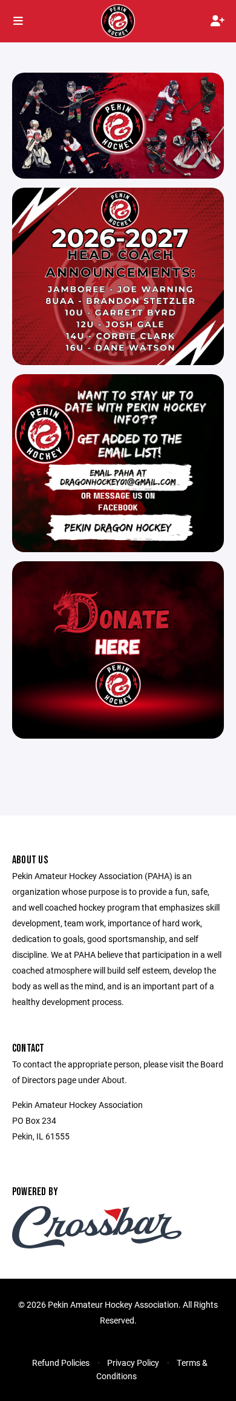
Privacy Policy (133, 1362)
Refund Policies (61, 1362)
